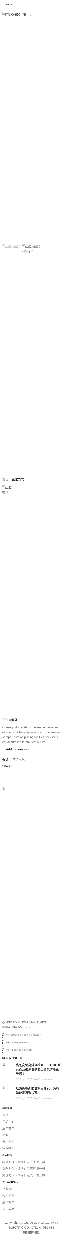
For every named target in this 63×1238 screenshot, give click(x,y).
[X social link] (17, 766)
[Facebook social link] (13, 766)
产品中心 (8, 1121)
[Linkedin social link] (24, 766)
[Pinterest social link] (21, 766)
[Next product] (59, 479)
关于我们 (8, 1141)
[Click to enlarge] (8, 236)
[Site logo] (31, 4)
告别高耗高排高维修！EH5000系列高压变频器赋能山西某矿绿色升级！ (38, 1069)
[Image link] (13, 902)
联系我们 (8, 1148)
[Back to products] (55, 479)
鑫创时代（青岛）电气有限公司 (23, 1162)
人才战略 (8, 1208)
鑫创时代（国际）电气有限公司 (23, 1175)
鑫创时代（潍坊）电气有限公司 (23, 1168)
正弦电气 (18, 479)
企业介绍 (8, 1189)
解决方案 (8, 1128)
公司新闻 (8, 1195)
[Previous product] (51, 479)
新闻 (5, 1134)
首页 (5, 479)
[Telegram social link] (28, 766)
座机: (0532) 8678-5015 (17, 1042)
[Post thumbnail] (8, 1072)
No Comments (43, 1079)
